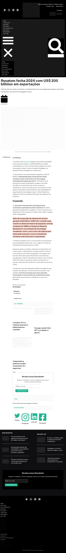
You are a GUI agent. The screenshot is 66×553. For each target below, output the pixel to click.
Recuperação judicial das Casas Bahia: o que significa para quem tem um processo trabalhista (19, 449)
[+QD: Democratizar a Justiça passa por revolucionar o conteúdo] (41, 460)
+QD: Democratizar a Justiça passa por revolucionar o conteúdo (55, 460)
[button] (8, 46)
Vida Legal (6, 30)
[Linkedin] (13, 10)
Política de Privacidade (6, 537)
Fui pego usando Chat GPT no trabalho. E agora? (42, 330)
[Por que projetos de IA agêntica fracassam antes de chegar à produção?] (5, 438)
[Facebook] (17, 10)
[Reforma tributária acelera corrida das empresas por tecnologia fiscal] (5, 461)
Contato (2, 539)
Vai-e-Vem (5, 33)
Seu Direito (6, 26)
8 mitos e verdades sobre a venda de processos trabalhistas (55, 439)
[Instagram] (9, 10)
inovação (18, 403)
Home (4, 21)
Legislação (6, 22)
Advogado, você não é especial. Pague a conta (54, 449)
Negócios (6, 24)
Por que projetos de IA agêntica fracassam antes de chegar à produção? (19, 438)
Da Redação (17, 293)
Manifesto (3, 536)
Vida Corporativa (8, 28)
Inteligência (6, 31)
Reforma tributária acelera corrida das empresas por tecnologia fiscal (19, 461)
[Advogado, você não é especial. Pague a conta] (41, 449)
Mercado (23, 403)
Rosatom (27, 162)
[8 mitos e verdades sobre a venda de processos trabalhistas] (41, 439)
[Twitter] (4, 10)
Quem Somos (3, 534)
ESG (14, 403)
